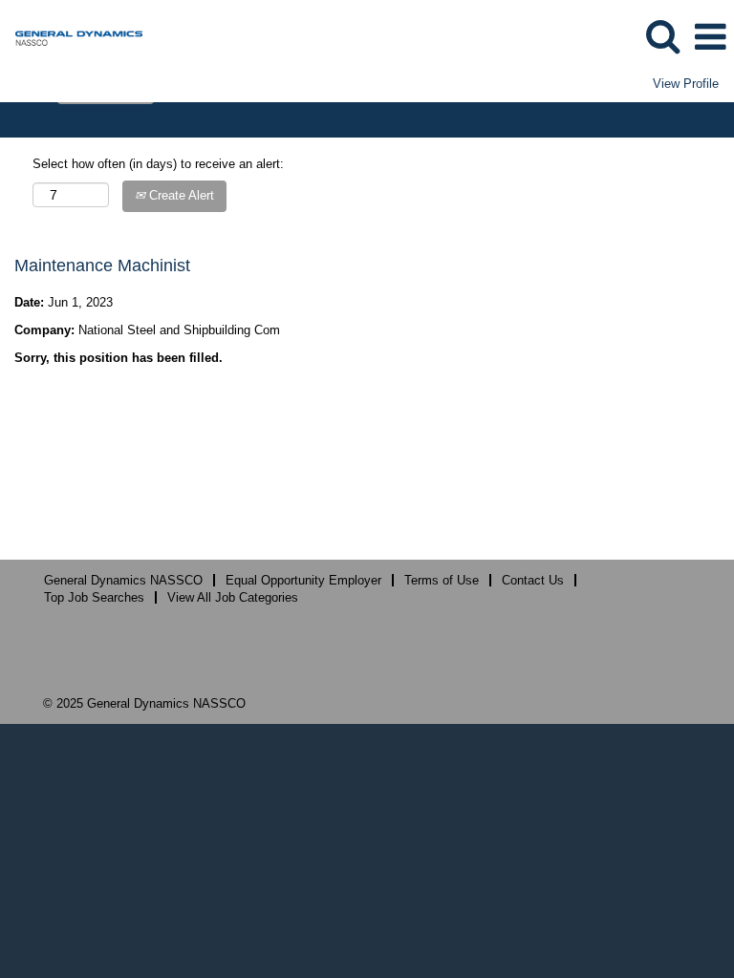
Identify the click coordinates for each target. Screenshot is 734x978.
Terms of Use (441, 580)
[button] (710, 37)
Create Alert (179, 195)
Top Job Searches (94, 597)
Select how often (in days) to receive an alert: (158, 164)
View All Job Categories (232, 597)
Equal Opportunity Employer (303, 580)
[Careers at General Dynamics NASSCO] (71, 36)
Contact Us (533, 580)
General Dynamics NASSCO (123, 580)
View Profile (686, 83)
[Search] (662, 36)
